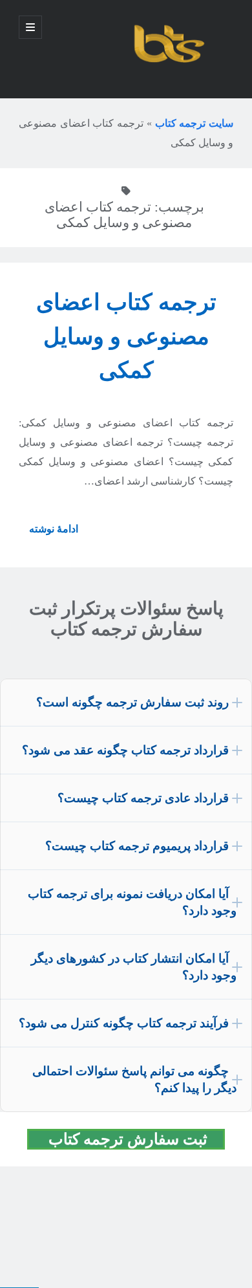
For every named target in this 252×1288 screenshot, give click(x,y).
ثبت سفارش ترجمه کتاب (134, 1139)
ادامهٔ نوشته (48, 534)
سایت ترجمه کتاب (194, 123)
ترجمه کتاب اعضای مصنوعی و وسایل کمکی (126, 336)
